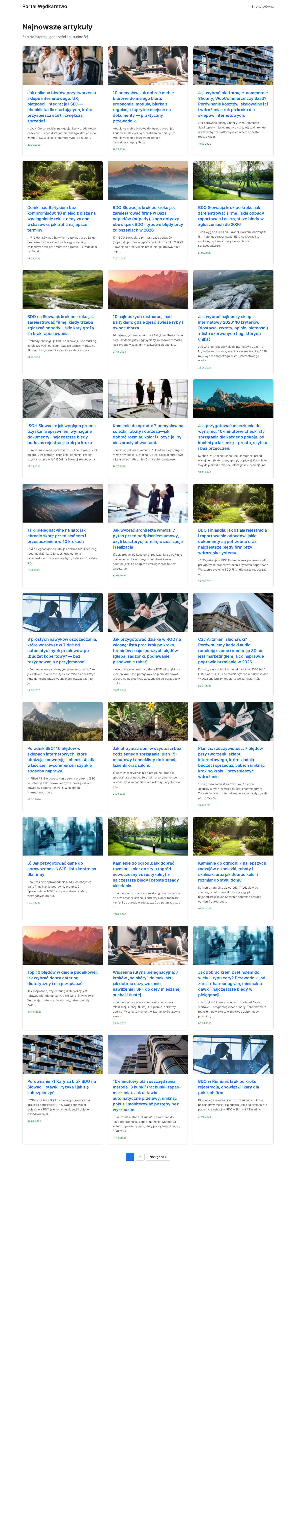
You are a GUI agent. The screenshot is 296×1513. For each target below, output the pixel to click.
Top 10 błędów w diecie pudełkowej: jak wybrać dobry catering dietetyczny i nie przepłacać (62, 978)
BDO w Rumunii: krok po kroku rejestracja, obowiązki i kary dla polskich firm (228, 1087)
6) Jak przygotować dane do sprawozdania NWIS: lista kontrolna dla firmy (61, 869)
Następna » (158, 1157)
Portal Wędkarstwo (44, 6)
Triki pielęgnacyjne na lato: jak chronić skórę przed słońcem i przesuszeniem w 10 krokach (56, 536)
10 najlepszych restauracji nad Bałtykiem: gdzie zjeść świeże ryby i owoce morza (148, 322)
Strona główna (262, 6)
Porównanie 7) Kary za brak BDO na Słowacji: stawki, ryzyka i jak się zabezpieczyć (61, 1087)
